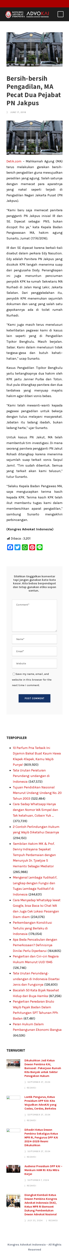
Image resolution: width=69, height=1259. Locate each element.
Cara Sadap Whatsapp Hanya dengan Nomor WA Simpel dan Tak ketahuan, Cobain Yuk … (35, 809)
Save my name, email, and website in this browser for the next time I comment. (32, 679)
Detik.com (14, 161)
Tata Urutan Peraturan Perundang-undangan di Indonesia (31, 776)
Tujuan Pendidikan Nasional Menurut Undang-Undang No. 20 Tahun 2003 (37, 793)
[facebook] (33, 3)
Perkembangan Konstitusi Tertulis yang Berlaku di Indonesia (32, 928)
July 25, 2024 (35, 1220)
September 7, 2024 (38, 1180)
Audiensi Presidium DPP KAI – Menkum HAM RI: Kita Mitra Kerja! (43, 1170)
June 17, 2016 (18, 112)
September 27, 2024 (38, 1082)
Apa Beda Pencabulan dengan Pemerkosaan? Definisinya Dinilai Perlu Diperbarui (35, 945)
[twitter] (39, 3)
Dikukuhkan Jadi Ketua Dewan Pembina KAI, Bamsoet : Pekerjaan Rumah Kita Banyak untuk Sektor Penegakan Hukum (42, 1068)
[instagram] (44, 3)
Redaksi (31, 1087)
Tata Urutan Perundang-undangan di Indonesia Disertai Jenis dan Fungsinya (36, 979)
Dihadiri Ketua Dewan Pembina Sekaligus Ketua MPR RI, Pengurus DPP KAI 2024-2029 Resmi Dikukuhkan (41, 1137)
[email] (27, 3)
